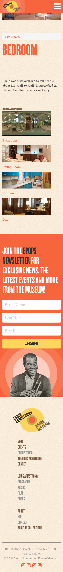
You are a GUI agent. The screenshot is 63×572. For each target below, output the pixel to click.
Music (21, 487)
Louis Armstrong (28, 476)
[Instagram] (34, 565)
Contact (22, 522)
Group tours (25, 452)
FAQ (19, 516)
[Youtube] (40, 565)
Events (22, 447)
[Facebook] (23, 565)
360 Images (12, 36)
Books (21, 498)
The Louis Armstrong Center (30, 461)
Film (20, 493)
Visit (20, 441)
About (21, 511)
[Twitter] (29, 565)
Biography (24, 481)
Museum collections (30, 528)
